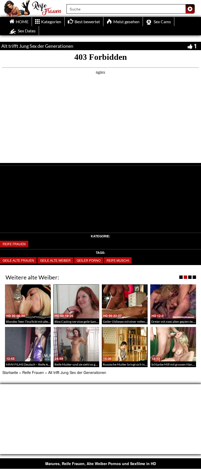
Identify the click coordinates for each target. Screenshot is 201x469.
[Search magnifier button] (190, 8)
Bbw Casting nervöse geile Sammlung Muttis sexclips (89, 322)
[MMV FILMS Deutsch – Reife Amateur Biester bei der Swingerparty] (28, 344)
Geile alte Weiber (55, 260)
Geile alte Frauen (18, 260)
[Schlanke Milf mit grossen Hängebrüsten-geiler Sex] (173, 344)
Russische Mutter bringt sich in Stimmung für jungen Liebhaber (145, 364)
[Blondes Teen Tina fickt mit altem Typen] (28, 301)
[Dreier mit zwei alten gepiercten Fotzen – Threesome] (173, 301)
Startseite (10, 372)
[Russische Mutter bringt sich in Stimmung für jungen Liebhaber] (125, 344)
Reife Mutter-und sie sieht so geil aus (79, 364)
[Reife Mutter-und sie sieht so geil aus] (76, 344)
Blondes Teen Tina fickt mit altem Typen (32, 322)
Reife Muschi (118, 260)
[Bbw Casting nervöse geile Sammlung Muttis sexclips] (76, 301)
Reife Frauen (14, 244)
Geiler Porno (88, 260)
